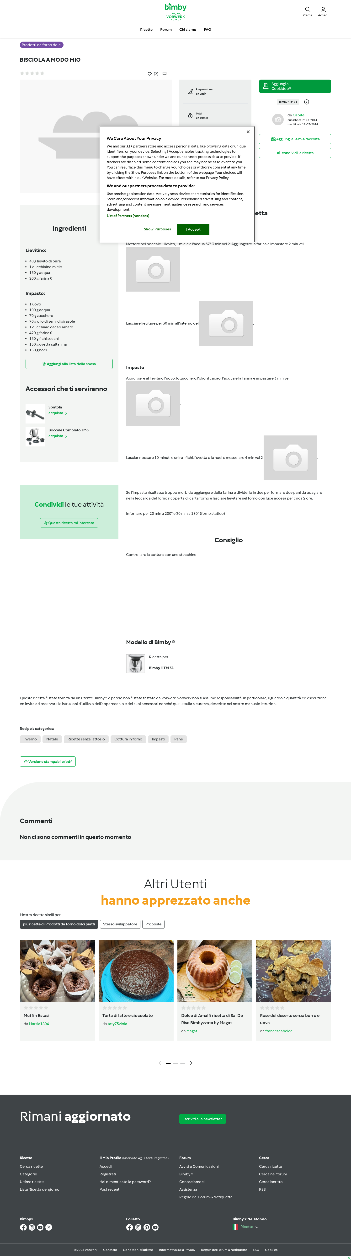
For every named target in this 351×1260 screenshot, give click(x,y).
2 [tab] (175, 1063)
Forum (185, 1158)
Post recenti (110, 1189)
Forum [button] (166, 29)
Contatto (110, 1250)
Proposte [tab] (153, 924)
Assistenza (188, 1189)
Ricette (26, 1158)
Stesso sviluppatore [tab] (120, 924)
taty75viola (117, 1023)
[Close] (248, 131)
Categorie (28, 1174)
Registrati (108, 1174)
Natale (52, 739)
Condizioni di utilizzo (138, 1250)
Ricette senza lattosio (86, 739)
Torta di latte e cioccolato (127, 1015)
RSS (262, 1189)
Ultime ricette (32, 1181)
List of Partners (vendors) (128, 216)
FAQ (256, 1250)
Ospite (298, 115)
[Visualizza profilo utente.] (278, 119)
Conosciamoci (192, 1181)
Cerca (264, 1158)
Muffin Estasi (36, 1015)
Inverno (30, 739)
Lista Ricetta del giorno (39, 1189)
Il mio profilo (134, 1158)
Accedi (106, 1166)
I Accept (193, 229)
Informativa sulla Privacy (177, 1250)
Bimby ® (186, 1174)
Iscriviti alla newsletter (202, 1119)
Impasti (158, 739)
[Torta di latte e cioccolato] (136, 971)
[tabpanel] (175, 1004)
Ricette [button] (146, 29)
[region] (177, 184)
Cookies (271, 1250)
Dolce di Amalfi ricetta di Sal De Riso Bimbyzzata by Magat (212, 1019)
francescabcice (278, 1031)
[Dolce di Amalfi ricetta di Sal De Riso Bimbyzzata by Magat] (214, 971)
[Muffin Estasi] (57, 971)
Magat (191, 1031)
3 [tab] (182, 1063)
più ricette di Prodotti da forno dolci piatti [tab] (59, 924)
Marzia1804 (39, 1023)
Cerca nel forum (273, 1174)
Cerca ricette (31, 1166)
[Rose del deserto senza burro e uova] (293, 971)
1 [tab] (168, 1063)
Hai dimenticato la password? (125, 1181)
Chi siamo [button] (187, 29)
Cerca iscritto (271, 1181)
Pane (178, 739)
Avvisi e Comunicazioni (199, 1166)
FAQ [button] (207, 29)
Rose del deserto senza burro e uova (289, 1019)
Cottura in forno (128, 739)
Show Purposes (157, 229)
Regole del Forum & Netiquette (206, 1197)
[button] (307, 11)
